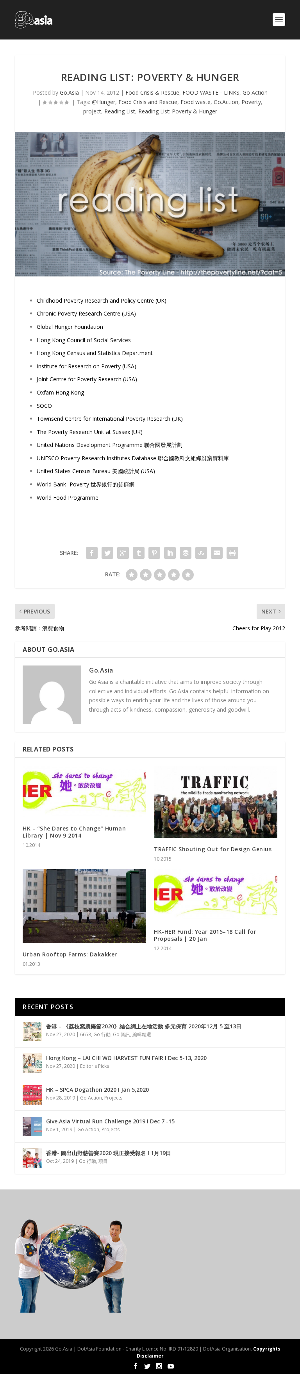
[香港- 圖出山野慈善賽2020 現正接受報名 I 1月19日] (32, 1158)
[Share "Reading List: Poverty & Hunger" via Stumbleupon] (201, 553)
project (92, 111)
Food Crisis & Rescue (152, 92)
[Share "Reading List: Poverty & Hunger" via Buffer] (185, 553)
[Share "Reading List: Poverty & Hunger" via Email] (217, 553)
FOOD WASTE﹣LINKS (210, 92)
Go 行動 (102, 1034)
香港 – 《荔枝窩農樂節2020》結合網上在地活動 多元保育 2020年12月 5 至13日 (143, 1026)
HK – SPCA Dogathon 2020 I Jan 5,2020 (97, 1089)
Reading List (119, 111)
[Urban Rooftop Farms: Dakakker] (84, 906)
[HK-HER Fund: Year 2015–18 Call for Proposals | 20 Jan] (215, 894)
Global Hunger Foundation (70, 326)
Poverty (251, 102)
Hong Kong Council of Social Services (84, 340)
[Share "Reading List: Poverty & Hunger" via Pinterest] (154, 553)
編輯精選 (141, 1034)
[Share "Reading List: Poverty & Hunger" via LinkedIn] (170, 553)
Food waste (195, 102)
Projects (113, 1097)
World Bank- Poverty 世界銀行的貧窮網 (85, 484)
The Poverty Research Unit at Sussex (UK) (90, 432)
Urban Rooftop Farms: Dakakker (70, 954)
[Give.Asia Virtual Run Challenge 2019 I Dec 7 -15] (32, 1126)
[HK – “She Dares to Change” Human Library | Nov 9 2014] (84, 791)
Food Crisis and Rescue (147, 102)
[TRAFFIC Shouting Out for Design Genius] (215, 802)
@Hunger (103, 102)
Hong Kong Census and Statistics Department (95, 353)
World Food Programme (67, 497)
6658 (85, 1034)
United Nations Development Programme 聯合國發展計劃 (109, 444)
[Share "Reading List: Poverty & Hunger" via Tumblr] (138, 553)
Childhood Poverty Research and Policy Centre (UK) (102, 300)
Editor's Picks (94, 1066)
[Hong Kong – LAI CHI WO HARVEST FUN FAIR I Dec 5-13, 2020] (32, 1063)
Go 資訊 (121, 1034)
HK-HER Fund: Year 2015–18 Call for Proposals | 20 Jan (205, 935)
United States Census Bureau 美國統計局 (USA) (96, 471)
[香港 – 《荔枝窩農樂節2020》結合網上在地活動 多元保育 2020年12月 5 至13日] (32, 1031)
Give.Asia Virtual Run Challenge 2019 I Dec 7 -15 (110, 1121)
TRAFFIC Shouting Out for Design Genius (212, 849)
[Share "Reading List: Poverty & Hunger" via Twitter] (107, 553)
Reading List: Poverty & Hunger (177, 111)
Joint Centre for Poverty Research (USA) (87, 379)
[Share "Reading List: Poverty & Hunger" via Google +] (123, 553)
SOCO (44, 405)
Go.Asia (69, 92)
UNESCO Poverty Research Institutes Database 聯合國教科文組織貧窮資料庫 (133, 458)
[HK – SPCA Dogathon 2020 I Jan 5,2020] (32, 1095)
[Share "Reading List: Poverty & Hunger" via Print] (232, 553)
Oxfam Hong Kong (60, 392)
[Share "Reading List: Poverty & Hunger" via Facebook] (92, 553)
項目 (103, 1161)
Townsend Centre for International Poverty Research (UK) (110, 418)
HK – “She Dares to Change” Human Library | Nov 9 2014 (74, 832)
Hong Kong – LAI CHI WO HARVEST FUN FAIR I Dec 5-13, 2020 (126, 1058)
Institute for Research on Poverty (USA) (86, 366)
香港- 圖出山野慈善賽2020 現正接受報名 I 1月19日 (108, 1153)
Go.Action (226, 102)
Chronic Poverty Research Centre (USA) (86, 313)
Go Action (255, 92)
